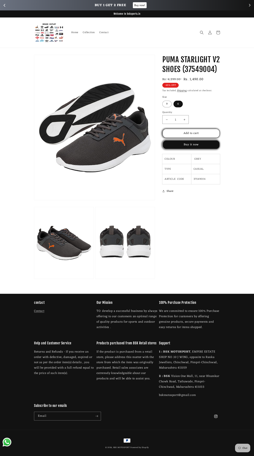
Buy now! (149, 5)
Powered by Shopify (139, 447)
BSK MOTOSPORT (121, 447)
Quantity (167, 112)
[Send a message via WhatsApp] (7, 442)
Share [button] (170, 191)
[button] (202, 32)
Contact (39, 311)
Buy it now (191, 144)
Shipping (182, 91)
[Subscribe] (97, 416)
